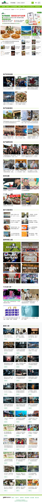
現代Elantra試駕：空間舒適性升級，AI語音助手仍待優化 (8, 378)
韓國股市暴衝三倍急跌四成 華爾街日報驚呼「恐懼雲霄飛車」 (33, 378)
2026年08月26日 (6, 9)
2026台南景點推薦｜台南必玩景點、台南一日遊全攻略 (33, 474)
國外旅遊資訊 (8, 210)
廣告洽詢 (37, 497)
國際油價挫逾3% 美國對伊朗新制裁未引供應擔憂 (8, 364)
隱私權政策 (27, 497)
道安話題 (6, 176)
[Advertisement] (21, 65)
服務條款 (22, 497)
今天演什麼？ (8, 287)
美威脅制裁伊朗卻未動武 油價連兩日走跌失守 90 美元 (21, 378)
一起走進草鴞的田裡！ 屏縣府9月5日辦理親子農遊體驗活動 (8, 461)
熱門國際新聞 (8, 142)
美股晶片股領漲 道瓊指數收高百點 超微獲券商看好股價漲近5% (9, 351)
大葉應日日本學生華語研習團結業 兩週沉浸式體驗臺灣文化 (20, 433)
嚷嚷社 (19, 6)
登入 (36, 2)
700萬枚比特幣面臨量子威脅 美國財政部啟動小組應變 (21, 351)
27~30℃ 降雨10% (20, 9)
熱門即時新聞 (8, 74)
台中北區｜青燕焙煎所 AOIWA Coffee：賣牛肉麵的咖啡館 (8, 474)
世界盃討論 (37, 6)
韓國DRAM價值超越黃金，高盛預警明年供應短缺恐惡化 (33, 406)
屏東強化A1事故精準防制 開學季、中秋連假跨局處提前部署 (33, 433)
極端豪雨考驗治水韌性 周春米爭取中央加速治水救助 (20, 447)
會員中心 (17, 497)
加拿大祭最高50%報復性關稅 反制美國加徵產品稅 (21, 406)
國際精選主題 (8, 240)
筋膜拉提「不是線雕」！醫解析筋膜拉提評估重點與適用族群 (20, 337)
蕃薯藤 (5, 3)
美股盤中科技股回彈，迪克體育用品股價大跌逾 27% (20, 392)
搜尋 (24, 6)
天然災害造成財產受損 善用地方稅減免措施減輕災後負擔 (33, 447)
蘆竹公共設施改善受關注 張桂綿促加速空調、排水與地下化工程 (33, 461)
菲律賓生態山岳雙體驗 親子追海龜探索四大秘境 (21, 419)
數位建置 (32, 497)
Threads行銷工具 (30, 6)
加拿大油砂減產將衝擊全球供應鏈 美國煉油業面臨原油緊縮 (33, 364)
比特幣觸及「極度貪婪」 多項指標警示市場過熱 (33, 392)
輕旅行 (8, 6)
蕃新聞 (3, 6)
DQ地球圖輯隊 (14, 6)
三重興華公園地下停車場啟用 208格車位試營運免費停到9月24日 (33, 419)
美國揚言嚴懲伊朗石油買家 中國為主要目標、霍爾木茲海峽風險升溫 (9, 406)
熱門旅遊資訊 (8, 108)
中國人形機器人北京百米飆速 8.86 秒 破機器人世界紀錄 (33, 351)
